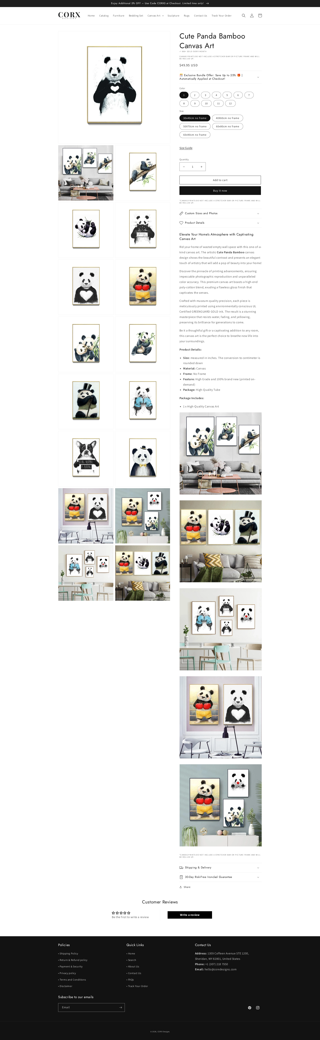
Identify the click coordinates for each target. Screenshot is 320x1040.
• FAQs (130, 979)
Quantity (184, 159)
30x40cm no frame (194, 118)
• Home (130, 953)
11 (218, 103)
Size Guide (185, 148)
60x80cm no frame (227, 126)
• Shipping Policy (68, 953)
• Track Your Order (137, 986)
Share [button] (187, 887)
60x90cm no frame (194, 134)
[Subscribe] (120, 1007)
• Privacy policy (67, 973)
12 (230, 103)
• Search (131, 960)
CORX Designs (164, 1031)
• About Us (132, 966)
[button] (155, 15)
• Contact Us (133, 973)
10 (206, 103)
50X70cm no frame (195, 126)
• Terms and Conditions (72, 979)
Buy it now (220, 190)
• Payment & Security (70, 966)
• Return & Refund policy (72, 960)
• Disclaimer (65, 986)
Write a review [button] (189, 915)
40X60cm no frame (227, 118)
